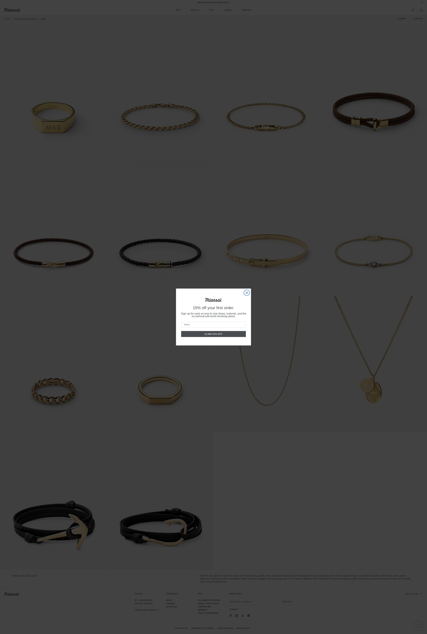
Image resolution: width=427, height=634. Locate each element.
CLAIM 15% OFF (213, 334)
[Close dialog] (247, 293)
